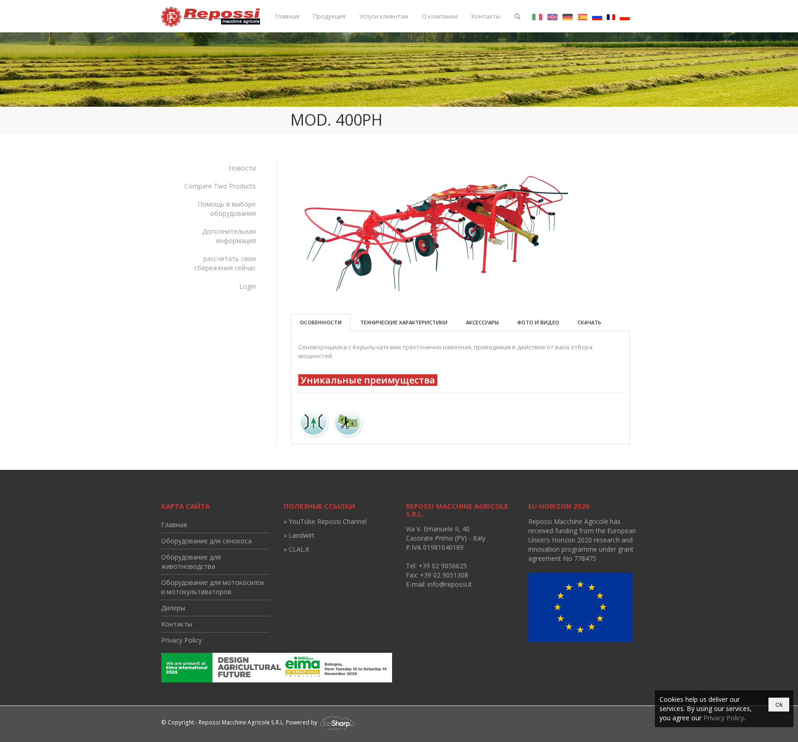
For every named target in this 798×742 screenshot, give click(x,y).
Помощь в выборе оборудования (227, 209)
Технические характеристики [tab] (403, 322)
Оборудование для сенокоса (206, 540)
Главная (287, 16)
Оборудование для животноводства (191, 562)
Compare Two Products (220, 186)
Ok (779, 705)
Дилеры (173, 607)
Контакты (486, 16)
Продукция (329, 16)
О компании (440, 16)
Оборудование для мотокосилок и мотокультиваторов (213, 587)
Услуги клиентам (383, 16)
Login (247, 286)
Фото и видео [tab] (538, 322)
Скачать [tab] (589, 322)
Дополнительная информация (229, 236)
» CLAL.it (296, 549)
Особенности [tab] (321, 322)
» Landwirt (299, 535)
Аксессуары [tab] (482, 322)
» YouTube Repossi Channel (325, 521)
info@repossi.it (450, 584)
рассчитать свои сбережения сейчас (225, 263)
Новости (242, 168)
